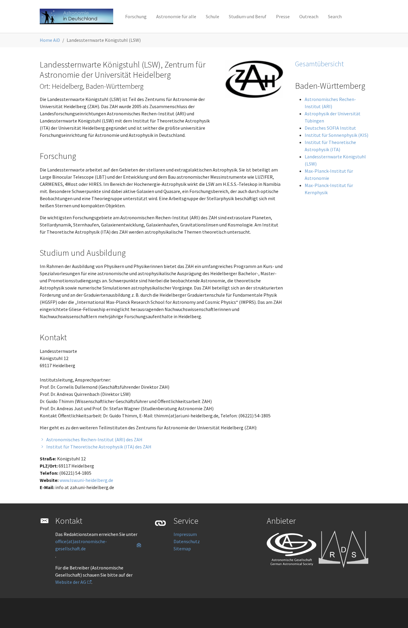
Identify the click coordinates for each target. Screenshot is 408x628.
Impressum (185, 534)
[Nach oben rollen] (395, 615)
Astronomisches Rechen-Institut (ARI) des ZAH (94, 439)
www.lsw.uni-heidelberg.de (86, 480)
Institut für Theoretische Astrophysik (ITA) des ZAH (98, 447)
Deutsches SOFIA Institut (330, 128)
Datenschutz (187, 541)
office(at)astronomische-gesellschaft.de (81, 545)
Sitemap (182, 549)
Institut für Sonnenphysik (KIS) (336, 135)
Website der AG (70, 582)
